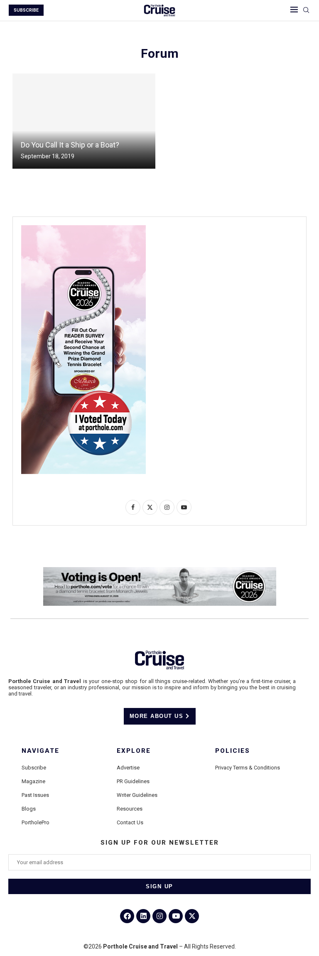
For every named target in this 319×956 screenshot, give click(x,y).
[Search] (306, 10)
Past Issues (35, 795)
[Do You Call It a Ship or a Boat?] (83, 121)
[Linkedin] (143, 916)
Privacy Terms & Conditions (247, 767)
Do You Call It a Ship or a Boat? (70, 144)
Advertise (128, 767)
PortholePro (35, 822)
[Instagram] (159, 916)
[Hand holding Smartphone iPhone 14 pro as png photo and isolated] (83, 228)
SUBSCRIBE (26, 10)
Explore (134, 751)
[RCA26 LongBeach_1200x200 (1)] (159, 570)
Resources (129, 808)
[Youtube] (176, 916)
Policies (232, 751)
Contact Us (130, 822)
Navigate (40, 751)
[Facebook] (127, 916)
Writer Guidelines (137, 795)
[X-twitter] (192, 916)
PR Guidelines (133, 781)
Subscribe (34, 767)
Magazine (33, 781)
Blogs (29, 808)
